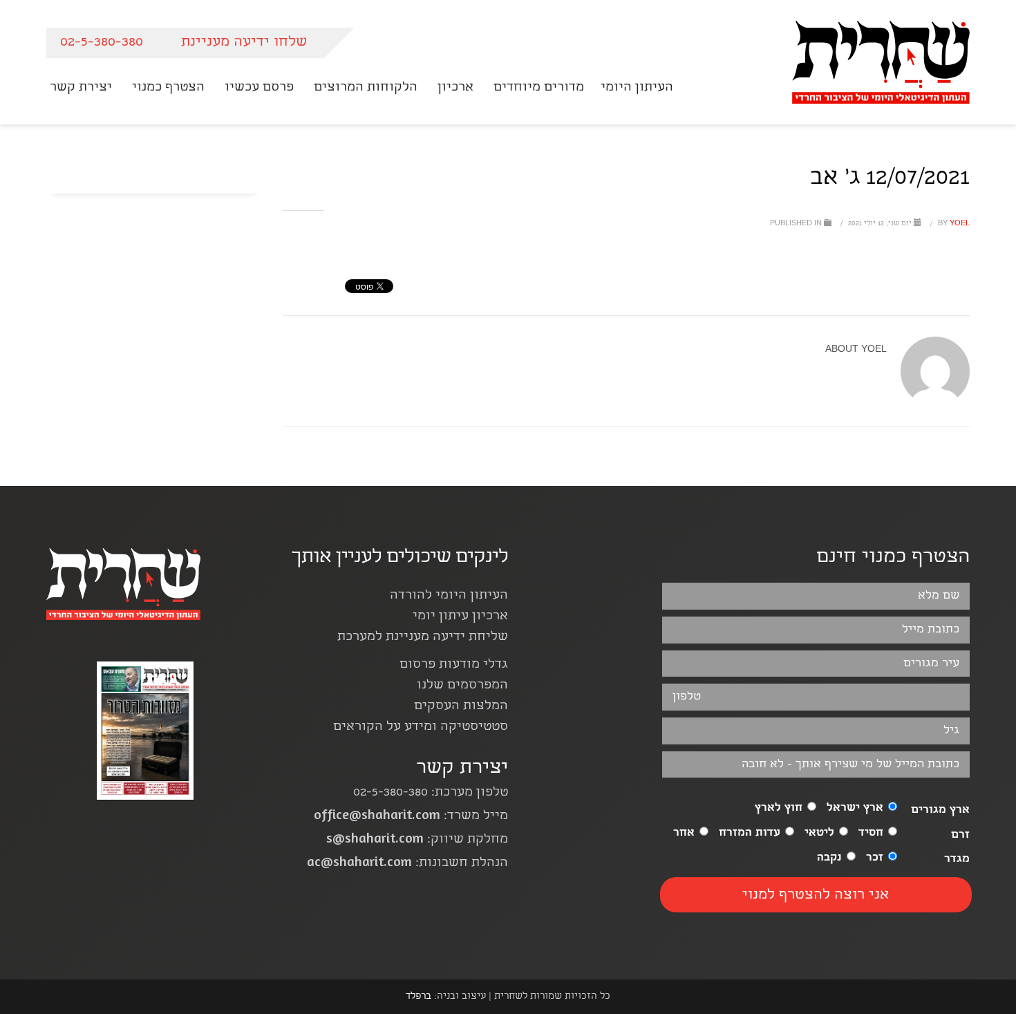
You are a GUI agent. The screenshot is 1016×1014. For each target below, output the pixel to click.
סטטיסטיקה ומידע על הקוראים (420, 727)
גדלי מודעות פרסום (453, 665)
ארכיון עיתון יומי (460, 617)
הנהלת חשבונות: (407, 863)
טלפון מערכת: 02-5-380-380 (430, 793)
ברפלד (418, 996)
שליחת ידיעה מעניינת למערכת (422, 637)
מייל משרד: (411, 816)
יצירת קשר (462, 769)
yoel (953, 224)
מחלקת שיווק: (417, 840)
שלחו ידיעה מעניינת (244, 42)
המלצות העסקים (461, 707)
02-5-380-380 (101, 42)
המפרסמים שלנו (462, 686)
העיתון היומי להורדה (449, 596)
